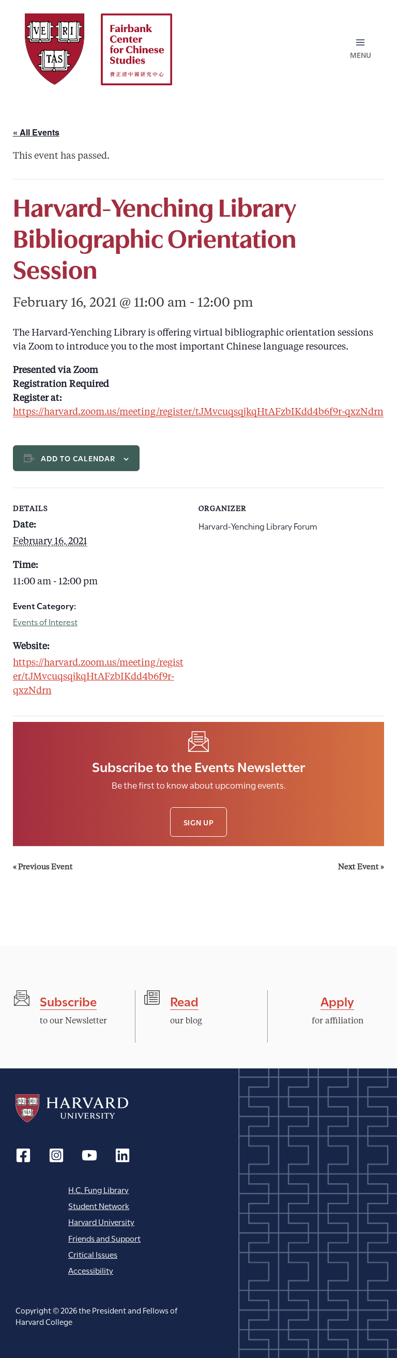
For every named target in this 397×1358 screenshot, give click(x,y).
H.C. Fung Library (98, 1189)
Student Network (98, 1205)
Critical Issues (92, 1253)
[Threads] (56, 1155)
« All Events (36, 132)
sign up (199, 822)
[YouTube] (89, 1155)
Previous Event (43, 867)
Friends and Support (104, 1237)
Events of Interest (45, 621)
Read (184, 1000)
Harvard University (72, 1108)
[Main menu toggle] (360, 49)
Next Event (361, 867)
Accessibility (90, 1269)
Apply (337, 1000)
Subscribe (68, 1000)
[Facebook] (23, 1155)
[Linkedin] (122, 1155)
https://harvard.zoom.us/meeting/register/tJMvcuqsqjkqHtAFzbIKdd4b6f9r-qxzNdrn (198, 412)
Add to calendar (78, 457)
